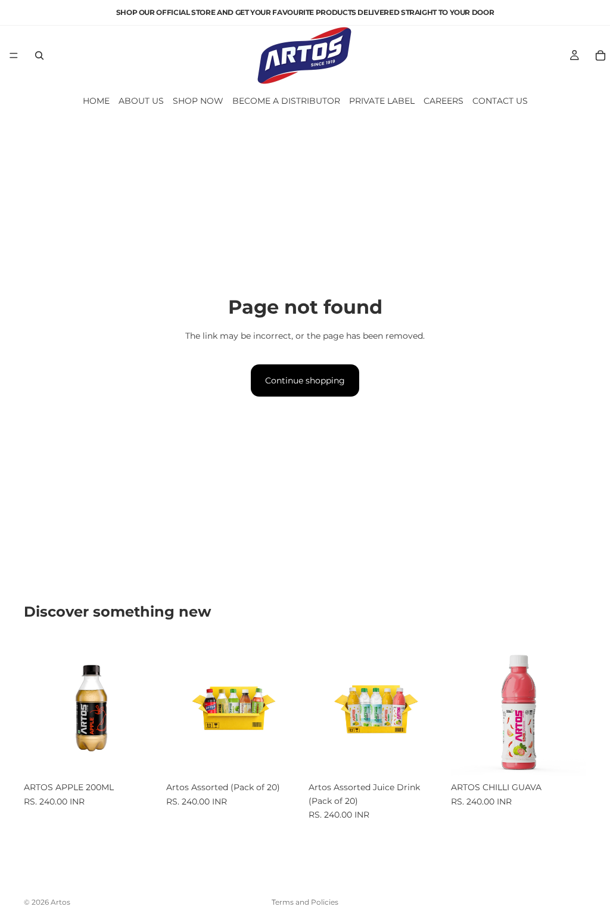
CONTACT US (500, 100)
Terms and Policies (305, 902)
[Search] (39, 55)
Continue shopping (305, 380)
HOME (96, 100)
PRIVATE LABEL (382, 100)
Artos (60, 902)
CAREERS (443, 100)
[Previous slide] (37, 708)
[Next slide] (146, 708)
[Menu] (13, 55)
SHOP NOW (198, 100)
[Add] (140, 757)
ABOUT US (141, 100)
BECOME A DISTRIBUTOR (286, 100)
